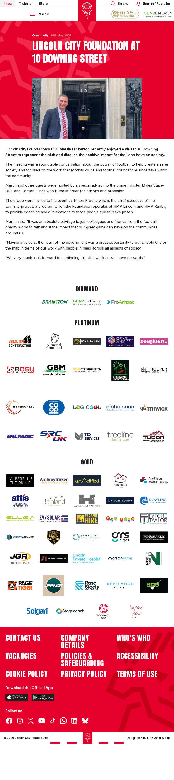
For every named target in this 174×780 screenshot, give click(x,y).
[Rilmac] (20, 436)
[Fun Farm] (120, 518)
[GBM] (54, 370)
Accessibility (138, 656)
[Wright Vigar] (137, 611)
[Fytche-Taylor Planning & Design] (154, 518)
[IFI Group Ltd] (20, 407)
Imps (8, 3)
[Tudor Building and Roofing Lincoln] (154, 436)
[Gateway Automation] (20, 537)
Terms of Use (137, 674)
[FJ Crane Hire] (87, 518)
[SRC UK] (54, 436)
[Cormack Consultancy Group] (120, 341)
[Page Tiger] (20, 585)
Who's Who (133, 638)
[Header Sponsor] (158, 14)
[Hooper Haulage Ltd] (154, 370)
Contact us (23, 638)
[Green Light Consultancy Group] (87, 537)
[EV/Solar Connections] (54, 518)
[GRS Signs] (120, 537)
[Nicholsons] (120, 407)
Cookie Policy (26, 674)
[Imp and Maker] (154, 537)
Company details (75, 641)
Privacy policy (84, 674)
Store (43, 3)
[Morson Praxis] (120, 558)
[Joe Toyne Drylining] (54, 558)
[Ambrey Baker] (54, 480)
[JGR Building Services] (20, 558)
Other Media (162, 738)
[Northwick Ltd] (154, 407)
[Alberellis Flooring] (20, 480)
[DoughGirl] (154, 341)
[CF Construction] (120, 500)
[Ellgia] (20, 518)
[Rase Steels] (87, 585)
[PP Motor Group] (54, 585)
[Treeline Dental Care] (120, 436)
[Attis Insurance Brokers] (20, 501)
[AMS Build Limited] (120, 480)
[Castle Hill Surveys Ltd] (87, 501)
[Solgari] (37, 611)
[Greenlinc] (120, 370)
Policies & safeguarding (82, 659)
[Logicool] (87, 407)
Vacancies (21, 656)
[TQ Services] (87, 436)
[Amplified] (87, 480)
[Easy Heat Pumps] (20, 370)
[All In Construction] (20, 341)
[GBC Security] (54, 537)
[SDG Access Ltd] (154, 585)
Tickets (25, 3)
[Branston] (54, 302)
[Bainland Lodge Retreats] (54, 500)
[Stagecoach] (70, 611)
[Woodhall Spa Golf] (104, 611)
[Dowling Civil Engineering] (154, 501)
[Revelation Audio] (120, 585)
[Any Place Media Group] (154, 480)
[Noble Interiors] (154, 558)
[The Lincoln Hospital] (87, 558)
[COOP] (54, 407)
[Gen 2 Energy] (87, 302)
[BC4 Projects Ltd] (87, 341)
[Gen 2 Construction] (87, 370)
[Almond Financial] (54, 341)
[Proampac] (120, 302)
